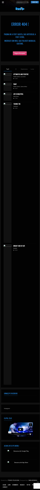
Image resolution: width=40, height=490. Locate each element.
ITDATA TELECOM (13, 480)
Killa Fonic (16, 96)
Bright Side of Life (19, 246)
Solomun (15, 106)
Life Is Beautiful (18, 94)
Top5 (7, 69)
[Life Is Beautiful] (8, 97)
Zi (15, 69)
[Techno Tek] (8, 173)
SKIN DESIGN (33, 480)
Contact (5, 487)
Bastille (15, 248)
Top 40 (28, 485)
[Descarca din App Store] (20, 465)
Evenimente (15, 485)
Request (22, 485)
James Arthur (23, 86)
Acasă (4, 485)
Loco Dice (23, 76)
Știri (9, 485)
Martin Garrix (16, 76)
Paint (15, 84)
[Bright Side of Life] (8, 315)
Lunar (32, 69)
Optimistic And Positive (20, 74)
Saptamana (24, 69)
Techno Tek (16, 104)
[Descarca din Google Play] (20, 454)
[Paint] (8, 87)
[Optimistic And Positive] (8, 77)
